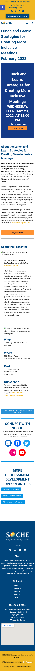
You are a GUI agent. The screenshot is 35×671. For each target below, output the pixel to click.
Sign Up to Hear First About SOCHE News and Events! (18, 411)
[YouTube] (22, 452)
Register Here (17, 232)
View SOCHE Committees (12, 496)
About (16, 594)
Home (16, 586)
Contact (16, 597)
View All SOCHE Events (11, 489)
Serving (16, 589)
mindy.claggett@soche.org (13, 395)
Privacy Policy (9, 667)
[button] (2, 7)
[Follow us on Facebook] (17, 443)
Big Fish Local (28, 662)
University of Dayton (11, 265)
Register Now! (17, 128)
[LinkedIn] (8, 443)
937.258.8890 (17, 393)
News (16, 591)
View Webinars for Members (13, 502)
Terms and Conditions (23, 667)
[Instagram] (12, 452)
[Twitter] (26, 443)
